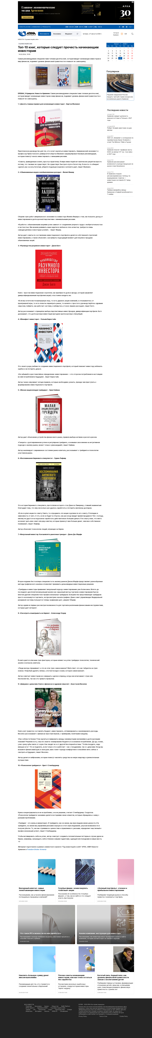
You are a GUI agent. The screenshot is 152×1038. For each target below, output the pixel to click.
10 (108, 53)
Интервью (38, 1011)
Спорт (50, 1009)
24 (108, 58)
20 (120, 56)
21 (124, 56)
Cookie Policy (124, 1016)
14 (124, 53)
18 (112, 56)
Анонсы (46, 1011)
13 (120, 53)
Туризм (28, 1009)
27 (120, 58)
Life (34, 1009)
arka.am (123, 1009)
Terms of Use (103, 1016)
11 (112, 53)
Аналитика (29, 1011)
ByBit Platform (65, 1006)
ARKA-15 (54, 1011)
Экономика (57, 34)
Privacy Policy (83, 1016)
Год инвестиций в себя (25, 43)
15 (128, 53)
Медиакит (68, 34)
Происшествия (60, 1009)
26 (116, 58)
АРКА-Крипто (30, 1008)
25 (112, 58)
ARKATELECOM (24, 27)
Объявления (64, 1011)
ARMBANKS (36, 27)
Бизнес (46, 1006)
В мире (69, 1009)
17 (108, 56)
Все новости (44, 34)
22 (128, 56)
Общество (55, 1006)
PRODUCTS (46, 27)
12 (116, 53)
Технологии (41, 1009)
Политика (29, 1006)
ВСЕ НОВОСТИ (29, 1004)
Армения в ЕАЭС (42, 1008)
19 (116, 56)
